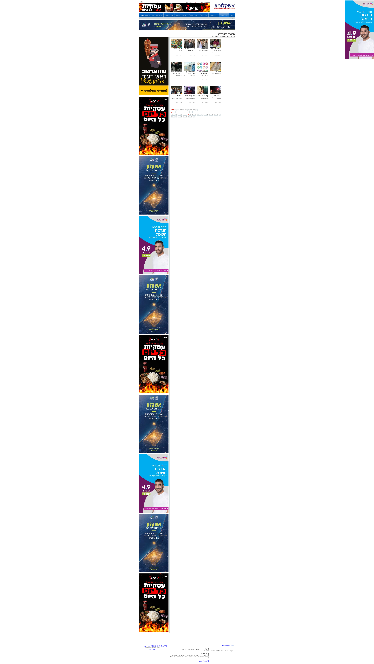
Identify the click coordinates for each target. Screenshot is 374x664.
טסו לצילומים (204, 48)
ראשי (232, 15)
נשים (186, 656)
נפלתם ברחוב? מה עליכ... (190, 52)
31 (193, 116)
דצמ (198, 112)
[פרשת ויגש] (215, 70)
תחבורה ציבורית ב (196, 658)
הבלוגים (207, 656)
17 (209, 114)
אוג (188, 112)
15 (204, 114)
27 (183, 116)
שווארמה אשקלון (146, 646)
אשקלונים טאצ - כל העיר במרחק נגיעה (159, 645)
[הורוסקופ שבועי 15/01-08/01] (202, 70)
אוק (193, 112)
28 (186, 116)
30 (191, 116)
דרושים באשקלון (145, 15)
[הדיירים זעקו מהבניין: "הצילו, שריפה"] (215, 94)
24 (176, 116)
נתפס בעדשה (182, 655)
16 (207, 114)
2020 (181, 109)
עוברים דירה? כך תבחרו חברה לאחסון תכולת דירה (189, 73)
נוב (196, 112)
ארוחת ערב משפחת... (178, 52)
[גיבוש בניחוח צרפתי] (176, 70)
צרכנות (202, 649)
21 (219, 114)
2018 (175, 109)
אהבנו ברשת (201, 656)
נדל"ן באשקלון (203, 15)
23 (174, 116)
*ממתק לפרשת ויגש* (216, 73)
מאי (181, 112)
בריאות (207, 652)
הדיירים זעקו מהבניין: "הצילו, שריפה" (217, 96)
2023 (189, 109)
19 (214, 114)
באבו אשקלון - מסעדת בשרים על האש (159, 646)
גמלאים (197, 649)
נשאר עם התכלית (216, 48)
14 (202, 114)
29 (188, 116)
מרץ (176, 112)
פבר (174, 112)
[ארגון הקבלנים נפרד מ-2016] (189, 94)
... (220, 100)
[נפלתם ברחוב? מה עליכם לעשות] (189, 47)
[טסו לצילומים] (202, 47)
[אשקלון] (224, 9)
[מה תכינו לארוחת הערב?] (176, 47)
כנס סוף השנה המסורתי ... (190, 98)
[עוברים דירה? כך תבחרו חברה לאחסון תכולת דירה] (189, 70)
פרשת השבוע (191, 649)
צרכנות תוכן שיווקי (192, 656)
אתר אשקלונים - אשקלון (228, 36)
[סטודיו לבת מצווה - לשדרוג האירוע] (202, 94)
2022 (186, 109)
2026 (196, 109)
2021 (183, 109)
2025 (194, 109)
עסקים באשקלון (169, 15)
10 (192, 114)
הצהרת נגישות (206, 659)
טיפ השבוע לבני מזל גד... (203, 75)
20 (217, 114)
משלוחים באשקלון (157, 15)
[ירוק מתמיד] (176, 94)
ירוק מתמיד (179, 95)
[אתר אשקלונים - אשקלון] (228, 645)
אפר (179, 112)
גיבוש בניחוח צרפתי (176, 72)
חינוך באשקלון (213, 15)
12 (197, 114)
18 (212, 114)
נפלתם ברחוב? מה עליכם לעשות (190, 49)
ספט (191, 112)
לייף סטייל (206, 650)
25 (178, 116)
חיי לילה (207, 649)
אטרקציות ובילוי (200, 652)
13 (200, 114)
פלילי (231, 18)
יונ (183, 112)
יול (186, 112)
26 (181, 116)
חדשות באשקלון (224, 15)
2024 (191, 109)
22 (171, 116)
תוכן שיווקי (193, 652)
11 (195, 114)
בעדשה (184, 15)
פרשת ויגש (218, 72)
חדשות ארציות (179, 656)
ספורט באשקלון (193, 15)
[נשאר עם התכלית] (215, 47)
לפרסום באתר (189, 2)
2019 (178, 109)
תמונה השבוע (204, 658)
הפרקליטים (184, 649)
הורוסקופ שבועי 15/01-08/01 (203, 72)
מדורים (178, 15)
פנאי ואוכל (175, 655)
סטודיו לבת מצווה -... (203, 98)
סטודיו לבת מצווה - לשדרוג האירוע (202, 96)
